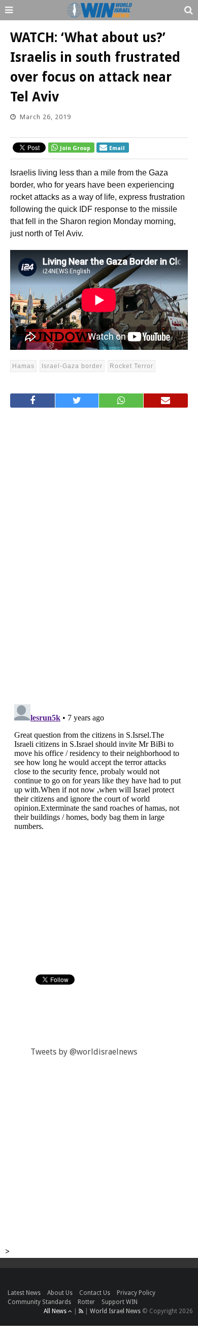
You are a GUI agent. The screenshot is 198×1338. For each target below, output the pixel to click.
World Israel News (115, 1311)
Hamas (23, 366)
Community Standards (39, 1302)
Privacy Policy (136, 1292)
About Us (60, 1292)
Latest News (24, 1292)
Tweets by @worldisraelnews (83, 1052)
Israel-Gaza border (72, 366)
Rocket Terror (131, 366)
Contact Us (94, 1292)
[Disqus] (99, 551)
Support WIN (120, 1302)
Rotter (86, 1302)
